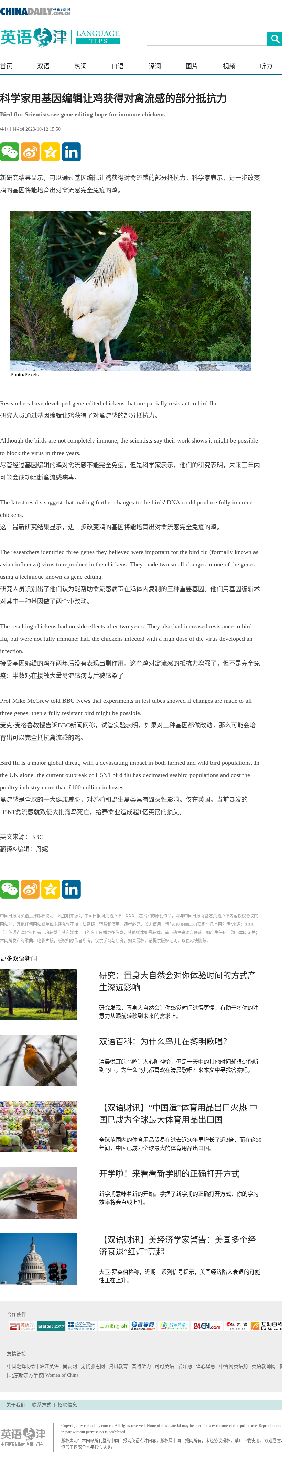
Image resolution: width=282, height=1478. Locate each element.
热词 (80, 66)
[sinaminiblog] (30, 151)
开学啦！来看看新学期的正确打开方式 (169, 1173)
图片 (192, 66)
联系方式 (41, 1404)
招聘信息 (67, 1404)
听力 (266, 66)
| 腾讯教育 (117, 1366)
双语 (43, 66)
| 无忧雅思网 (92, 1366)
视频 (229, 66)
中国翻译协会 (22, 1366)
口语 (117, 66)
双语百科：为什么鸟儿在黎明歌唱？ (165, 1041)
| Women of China (60, 1375)
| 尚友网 (69, 1366)
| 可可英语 (163, 1366)
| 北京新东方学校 (25, 1375)
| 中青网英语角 (233, 1366)
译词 (155, 66)
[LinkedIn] (71, 151)
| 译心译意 (205, 1366)
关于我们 (15, 1404)
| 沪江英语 (48, 1366)
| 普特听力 (140, 1366)
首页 (6, 66)
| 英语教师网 (263, 1366)
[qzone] (50, 151)
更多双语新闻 (18, 958)
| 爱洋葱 (184, 1366)
